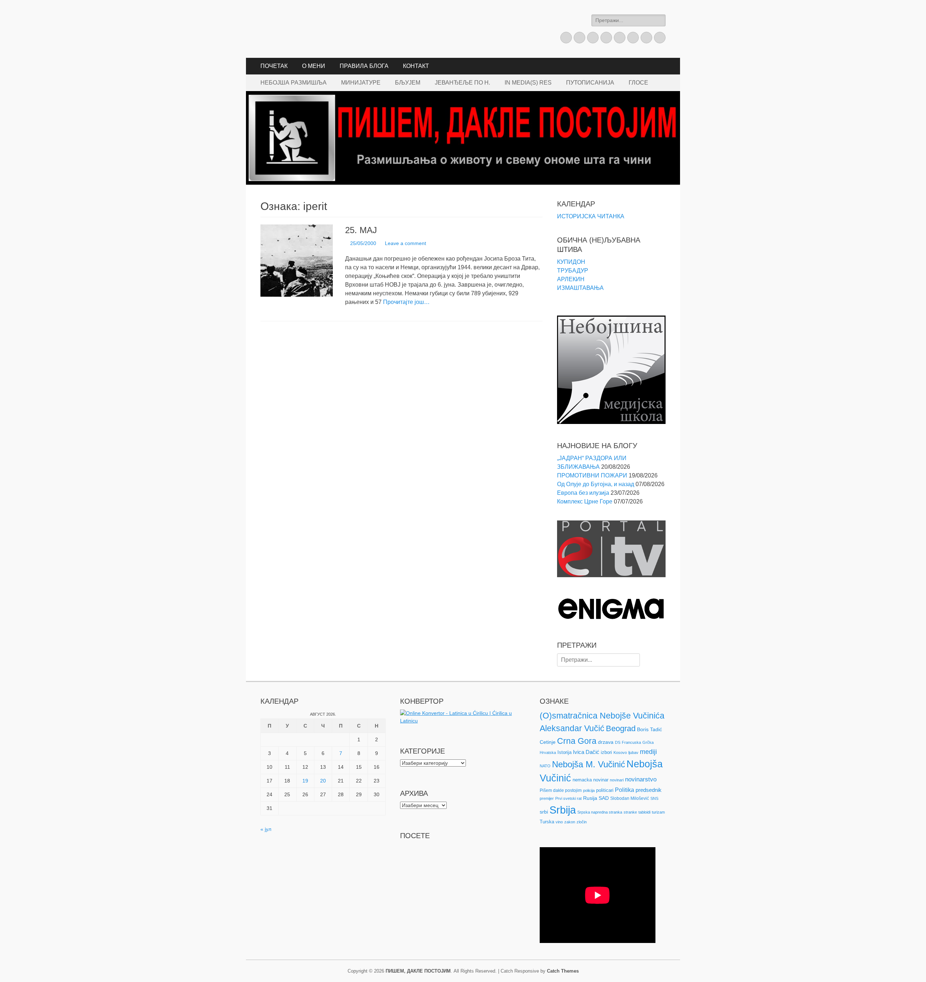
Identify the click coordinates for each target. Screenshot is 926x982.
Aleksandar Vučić (572, 728)
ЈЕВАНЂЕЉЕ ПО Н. (462, 83)
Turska (547, 821)
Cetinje (548, 742)
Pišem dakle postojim (561, 790)
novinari (617, 780)
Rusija (590, 798)
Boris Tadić (649, 729)
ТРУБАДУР (572, 270)
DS (617, 742)
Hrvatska (548, 752)
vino (559, 822)
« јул (265, 829)
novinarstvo (641, 779)
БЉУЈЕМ (407, 83)
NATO (545, 766)
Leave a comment (405, 243)
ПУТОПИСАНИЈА (590, 83)
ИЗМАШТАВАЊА (580, 288)
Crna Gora (576, 741)
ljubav (633, 752)
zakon (569, 822)
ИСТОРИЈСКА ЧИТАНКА (590, 216)
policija (589, 790)
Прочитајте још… (406, 302)
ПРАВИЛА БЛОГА (364, 66)
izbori (606, 752)
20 (323, 781)
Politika (624, 790)
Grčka (648, 742)
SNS (654, 798)
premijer (547, 798)
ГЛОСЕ (638, 83)
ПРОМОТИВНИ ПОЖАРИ (592, 475)
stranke (630, 812)
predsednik (649, 790)
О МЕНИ (313, 66)
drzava (605, 742)
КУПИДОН (571, 262)
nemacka (582, 779)
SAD (604, 798)
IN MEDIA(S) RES (528, 83)
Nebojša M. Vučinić (588, 764)
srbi (544, 812)
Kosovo (620, 752)
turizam (658, 812)
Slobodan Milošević (629, 798)
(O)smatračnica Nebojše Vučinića (602, 715)
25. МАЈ (361, 230)
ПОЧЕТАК (274, 66)
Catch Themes (563, 971)
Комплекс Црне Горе (584, 501)
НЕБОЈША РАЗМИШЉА (293, 83)
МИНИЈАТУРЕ (361, 83)
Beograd (621, 728)
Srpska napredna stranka (599, 812)
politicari (604, 790)
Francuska (631, 742)
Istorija (564, 752)
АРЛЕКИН (571, 279)
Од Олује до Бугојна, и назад (595, 484)
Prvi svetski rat (568, 798)
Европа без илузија (583, 493)
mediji (648, 751)
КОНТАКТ (416, 66)
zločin (582, 822)
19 (305, 781)
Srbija (562, 810)
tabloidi (644, 812)
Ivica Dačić (586, 752)
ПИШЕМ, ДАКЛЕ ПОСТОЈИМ (418, 971)
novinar (600, 779)
